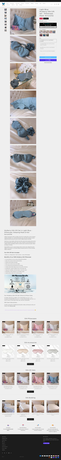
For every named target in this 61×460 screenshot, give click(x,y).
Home (7, 3)
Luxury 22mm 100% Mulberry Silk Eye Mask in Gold (23, 359)
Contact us (4, 444)
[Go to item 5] (5, 21)
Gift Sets (22, 3)
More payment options (48, 62)
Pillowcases (17, 3)
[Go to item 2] (5, 12)
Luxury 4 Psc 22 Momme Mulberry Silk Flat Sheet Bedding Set (8, 414)
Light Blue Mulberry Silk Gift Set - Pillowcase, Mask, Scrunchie (52, 387)
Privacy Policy (4, 448)
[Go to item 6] (5, 24)
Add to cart (48, 57)
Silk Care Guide (12, 305)
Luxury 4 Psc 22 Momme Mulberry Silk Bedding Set (23, 414)
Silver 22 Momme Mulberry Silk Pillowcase (53, 335)
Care (40, 3)
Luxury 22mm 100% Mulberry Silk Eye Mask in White (8, 359)
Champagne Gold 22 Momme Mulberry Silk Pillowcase (23, 335)
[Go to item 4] (5, 18)
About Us (3, 443)
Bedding (32, 3)
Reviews (44, 3)
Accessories (27, 3)
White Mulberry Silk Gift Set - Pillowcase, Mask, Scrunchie (23, 387)
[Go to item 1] (5, 9)
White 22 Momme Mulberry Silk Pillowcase (8, 335)
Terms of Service (5, 446)
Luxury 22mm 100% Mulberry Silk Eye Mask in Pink (38, 359)
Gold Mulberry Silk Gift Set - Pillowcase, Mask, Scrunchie (8, 387)
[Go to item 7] (5, 27)
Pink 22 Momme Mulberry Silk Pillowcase (38, 335)
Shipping (36, 3)
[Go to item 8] (5, 30)
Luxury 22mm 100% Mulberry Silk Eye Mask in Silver (53, 359)
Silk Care (3, 441)
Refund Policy (4, 440)
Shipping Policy (4, 438)
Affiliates (3, 449)
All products (12, 3)
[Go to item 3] (5, 15)
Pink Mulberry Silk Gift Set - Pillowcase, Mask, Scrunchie (37, 387)
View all (30, 391)
